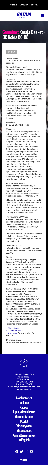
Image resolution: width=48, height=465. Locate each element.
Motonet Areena (24, 417)
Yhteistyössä (24, 426)
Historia (34, 5)
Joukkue (24, 403)
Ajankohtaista (24, 398)
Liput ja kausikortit (24, 412)
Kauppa (24, 407)
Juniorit (13, 5)
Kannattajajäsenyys (24, 435)
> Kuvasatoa (12, 333)
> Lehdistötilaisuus (14, 330)
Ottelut (24, 421)
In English (24, 440)
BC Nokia (11, 52)
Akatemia (24, 5)
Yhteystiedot (24, 430)
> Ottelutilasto (12, 328)
